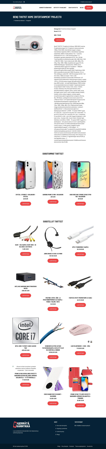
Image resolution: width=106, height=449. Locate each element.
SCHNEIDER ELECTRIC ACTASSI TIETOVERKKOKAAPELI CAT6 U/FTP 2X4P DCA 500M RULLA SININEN (53, 348)
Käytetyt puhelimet (60, 7)
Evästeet (71, 446)
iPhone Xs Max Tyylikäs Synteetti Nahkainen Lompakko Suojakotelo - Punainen (80, 396)
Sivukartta (89, 446)
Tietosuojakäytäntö (80, 446)
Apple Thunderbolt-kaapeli (80, 247)
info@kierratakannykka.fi (86, 2)
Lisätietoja (59, 40)
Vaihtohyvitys (73, 7)
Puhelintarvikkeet (20, 20)
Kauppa (89, 7)
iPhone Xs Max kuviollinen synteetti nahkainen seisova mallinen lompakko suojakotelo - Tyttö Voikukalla (25, 375)
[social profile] (24, 2)
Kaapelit (28, 20)
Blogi (82, 7)
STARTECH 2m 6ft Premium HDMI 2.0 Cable (80, 298)
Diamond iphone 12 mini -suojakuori (53, 194)
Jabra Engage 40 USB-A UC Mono (53, 253)
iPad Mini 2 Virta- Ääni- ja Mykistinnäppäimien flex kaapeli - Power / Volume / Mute (53, 300)
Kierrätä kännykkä (45, 7)
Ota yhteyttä (64, 446)
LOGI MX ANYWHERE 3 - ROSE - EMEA (80, 346)
